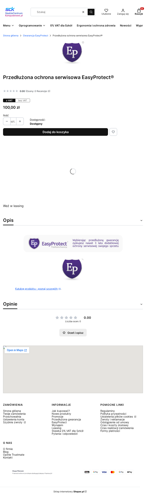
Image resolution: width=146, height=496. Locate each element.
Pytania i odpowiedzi (65, 433)
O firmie (8, 448)
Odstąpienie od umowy (114, 422)
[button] (91, 12)
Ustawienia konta (13, 419)
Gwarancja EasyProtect (35, 35)
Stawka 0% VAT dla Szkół (67, 430)
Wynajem (57, 425)
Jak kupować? (61, 410)
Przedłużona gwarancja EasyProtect (66, 421)
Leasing (56, 428)
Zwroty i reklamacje (112, 419)
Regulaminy (107, 410)
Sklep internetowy (68, 491)
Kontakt (8, 457)
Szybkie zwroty (13, 422)
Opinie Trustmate (13, 454)
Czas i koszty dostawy (114, 425)
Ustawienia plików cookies (117, 416)
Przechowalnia (12, 416)
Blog (6, 451)
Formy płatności (110, 430)
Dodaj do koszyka (56, 132)
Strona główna (10, 35)
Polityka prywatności (113, 413)
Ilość (6, 115)
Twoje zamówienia (14, 413)
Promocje (57, 416)
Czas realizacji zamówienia (117, 428)
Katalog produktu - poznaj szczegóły (36, 289)
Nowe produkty (61, 413)
